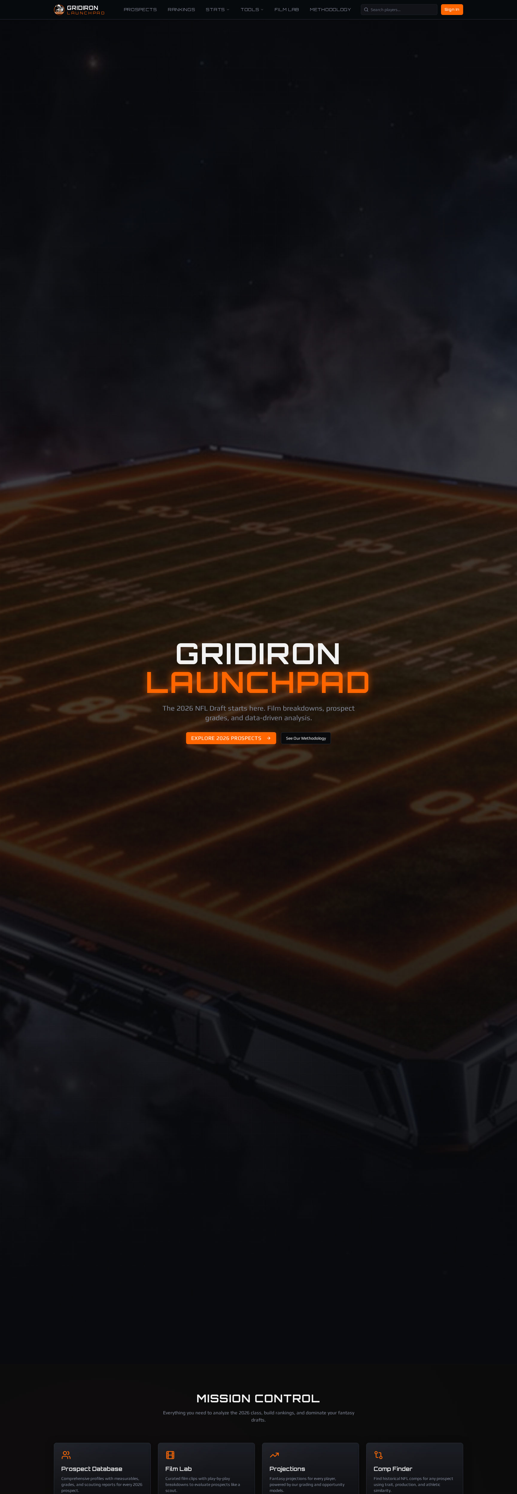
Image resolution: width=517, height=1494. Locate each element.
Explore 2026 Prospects (226, 738)
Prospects (140, 9)
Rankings (181, 9)
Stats (215, 9)
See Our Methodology (306, 738)
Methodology (330, 9)
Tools (250, 9)
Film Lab (287, 9)
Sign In (452, 9)
